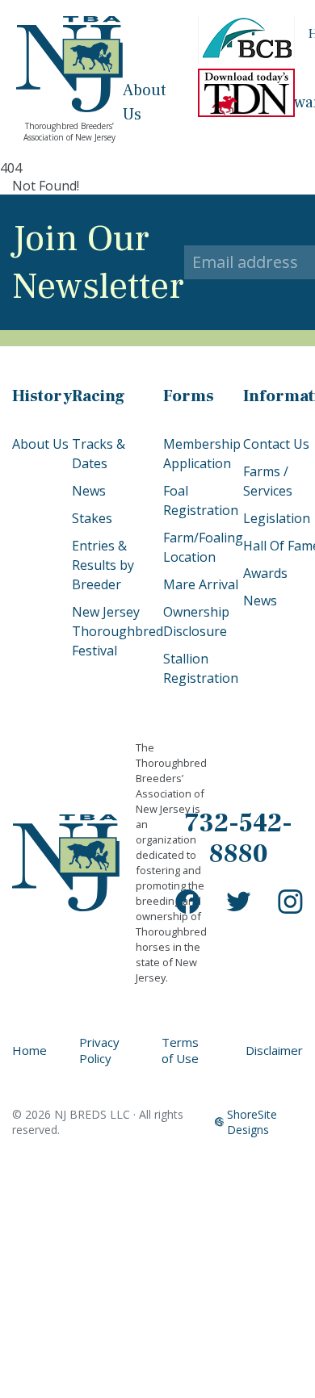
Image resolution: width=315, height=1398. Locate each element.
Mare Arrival (200, 584)
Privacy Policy (99, 1050)
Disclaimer (274, 1050)
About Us (40, 444)
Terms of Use (180, 1050)
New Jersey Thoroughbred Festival (117, 631)
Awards (265, 573)
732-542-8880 (238, 838)
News (89, 491)
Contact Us (276, 444)
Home (29, 1050)
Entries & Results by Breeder (103, 565)
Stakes (92, 518)
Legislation (276, 518)
